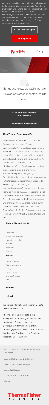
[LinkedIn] (13, 296)
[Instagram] (8, 296)
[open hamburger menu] (4, 52)
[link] (9, 229)
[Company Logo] (18, 52)
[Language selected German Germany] (38, 51)
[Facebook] (6, 296)
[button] (24, 29)
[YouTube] (11, 296)
